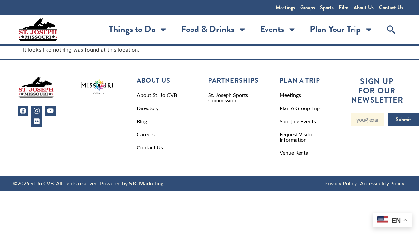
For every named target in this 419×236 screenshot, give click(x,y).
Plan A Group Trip (300, 108)
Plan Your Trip (335, 29)
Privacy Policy (340, 183)
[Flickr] (36, 121)
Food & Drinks (207, 29)
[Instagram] (36, 111)
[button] (391, 29)
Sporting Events (298, 121)
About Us (364, 7)
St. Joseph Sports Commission (228, 97)
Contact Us (391, 7)
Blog (142, 121)
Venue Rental (295, 152)
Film (343, 7)
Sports (327, 7)
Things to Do (132, 29)
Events (272, 29)
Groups (307, 7)
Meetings (285, 7)
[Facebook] (23, 111)
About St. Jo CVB (157, 94)
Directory (148, 108)
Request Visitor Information (297, 137)
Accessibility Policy (382, 183)
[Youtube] (50, 111)
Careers (146, 134)
